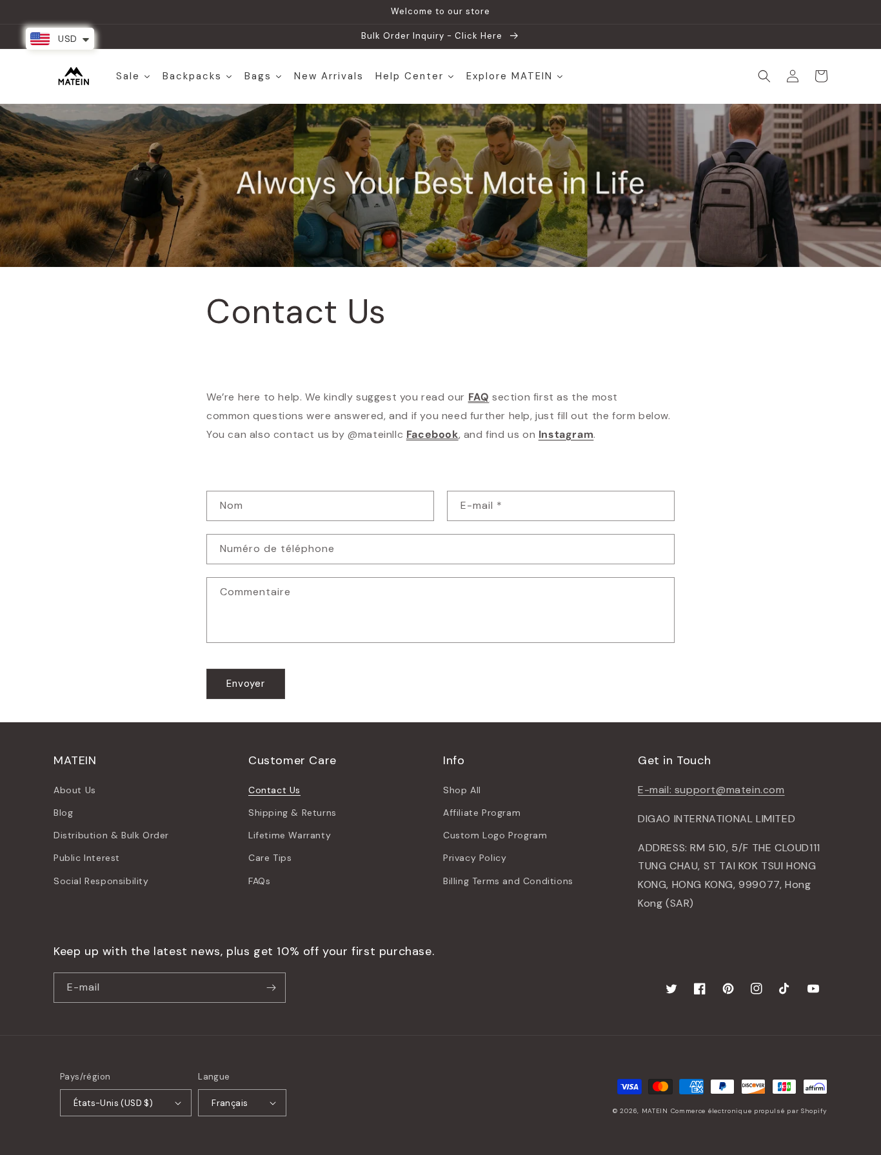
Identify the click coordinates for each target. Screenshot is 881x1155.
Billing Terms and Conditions (508, 881)
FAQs (259, 881)
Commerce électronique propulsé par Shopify (749, 1111)
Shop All (462, 790)
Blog (63, 812)
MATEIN (655, 1111)
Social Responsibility (101, 881)
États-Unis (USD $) (113, 1103)
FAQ (479, 397)
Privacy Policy (474, 858)
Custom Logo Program (495, 835)
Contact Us (274, 790)
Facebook (432, 434)
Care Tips (270, 858)
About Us (75, 790)
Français (230, 1103)
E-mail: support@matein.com (711, 789)
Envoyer (245, 683)
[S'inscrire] (271, 987)
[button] (764, 76)
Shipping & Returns (292, 812)
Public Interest (87, 858)
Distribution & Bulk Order (111, 835)
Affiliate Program (481, 812)
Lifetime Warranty (289, 835)
